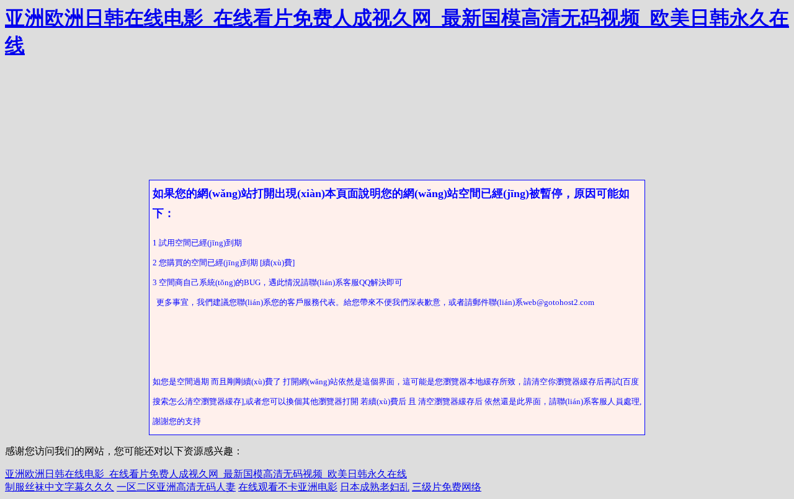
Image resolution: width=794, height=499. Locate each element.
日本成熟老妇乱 (374, 487)
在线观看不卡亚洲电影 (287, 487)
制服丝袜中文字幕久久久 (59, 487)
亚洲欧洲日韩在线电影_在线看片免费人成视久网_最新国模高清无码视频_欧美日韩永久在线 (206, 474)
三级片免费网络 (446, 487)
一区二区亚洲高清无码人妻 (176, 487)
